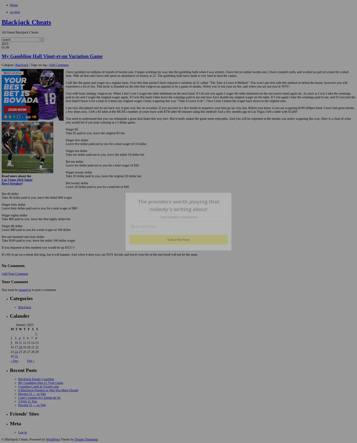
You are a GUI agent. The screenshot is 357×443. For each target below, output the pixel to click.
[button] (178, 205)
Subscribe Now (178, 239)
